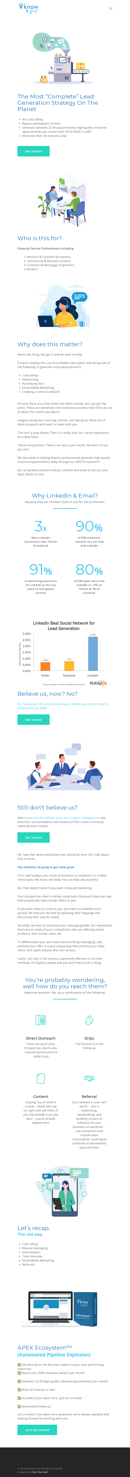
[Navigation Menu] (111, 8)
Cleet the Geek (40, 1472)
